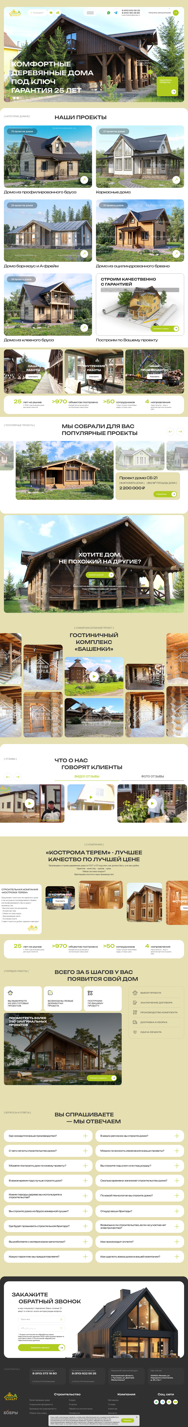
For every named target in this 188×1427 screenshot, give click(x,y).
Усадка (72, 1400)
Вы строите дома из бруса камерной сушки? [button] (39, 1211)
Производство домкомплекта (42, 1409)
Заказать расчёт (96, 575)
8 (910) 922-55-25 (131, 10)
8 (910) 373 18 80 (44, 1373)
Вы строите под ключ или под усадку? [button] (125, 1165)
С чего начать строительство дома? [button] (32, 1150)
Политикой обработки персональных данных (36, 1339)
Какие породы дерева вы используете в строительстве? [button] (35, 1196)
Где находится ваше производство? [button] (33, 1135)
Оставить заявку (161, 329)
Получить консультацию (160, 13)
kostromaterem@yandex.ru (131, 15)
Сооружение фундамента (41, 1404)
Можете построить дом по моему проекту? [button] (37, 1165)
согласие (30, 1334)
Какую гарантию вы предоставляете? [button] (34, 1256)
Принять (127, 1420)
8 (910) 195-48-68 (131, 13)
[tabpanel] (94, 54)
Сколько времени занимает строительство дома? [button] (133, 1180)
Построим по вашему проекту (143, 63)
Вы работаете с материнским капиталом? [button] (37, 1241)
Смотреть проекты (166, 81)
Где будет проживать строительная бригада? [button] (39, 1226)
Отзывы (111, 1404)
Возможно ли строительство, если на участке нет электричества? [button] (133, 1226)
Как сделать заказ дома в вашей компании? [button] (130, 1256)
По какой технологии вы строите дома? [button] (126, 1195)
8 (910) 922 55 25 (84, 1373)
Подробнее (161, 494)
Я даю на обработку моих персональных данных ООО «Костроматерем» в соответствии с (41, 1337)
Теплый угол (74, 1413)
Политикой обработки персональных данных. (98, 1424)
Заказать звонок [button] (40, 1347)
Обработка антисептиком (80, 1409)
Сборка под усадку (38, 1413)
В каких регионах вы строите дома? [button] (124, 1135)
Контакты (112, 1413)
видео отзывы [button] (87, 776)
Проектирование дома (39, 1400)
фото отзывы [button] (152, 776)
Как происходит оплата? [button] (116, 1241)
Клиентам (112, 1409)
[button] (31, 13)
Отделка (73, 1404)
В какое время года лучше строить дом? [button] (35, 1180)
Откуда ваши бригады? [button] (116, 1211)
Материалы (113, 1400)
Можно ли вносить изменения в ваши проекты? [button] (132, 1150)
